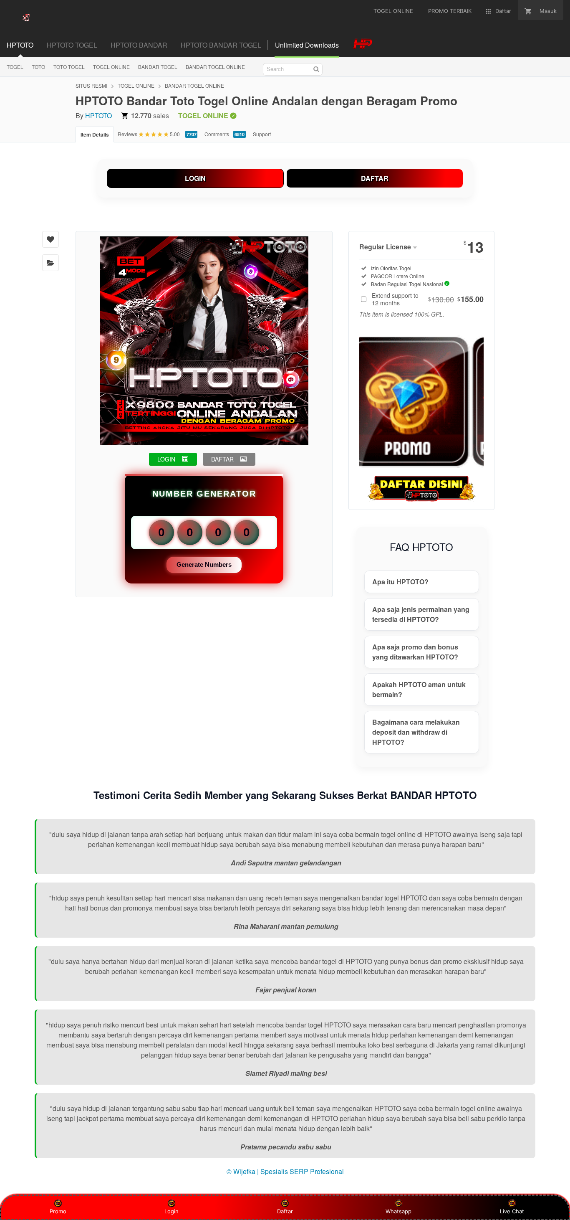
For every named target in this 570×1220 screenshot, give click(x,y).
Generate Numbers (204, 564)
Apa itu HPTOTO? (400, 581)
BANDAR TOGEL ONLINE (215, 66)
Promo (58, 1211)
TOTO (38, 66)
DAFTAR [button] (222, 459)
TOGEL (15, 66)
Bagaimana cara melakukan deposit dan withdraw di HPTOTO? (416, 732)
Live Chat (512, 1211)
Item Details (95, 134)
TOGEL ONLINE (111, 66)
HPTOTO (98, 115)
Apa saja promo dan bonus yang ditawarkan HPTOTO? (415, 652)
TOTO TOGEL (69, 66)
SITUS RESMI (91, 85)
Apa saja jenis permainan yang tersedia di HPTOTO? (420, 614)
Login (171, 1211)
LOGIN (195, 178)
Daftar (285, 1211)
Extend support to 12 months (428, 299)
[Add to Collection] (50, 262)
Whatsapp (398, 1211)
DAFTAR (374, 178)
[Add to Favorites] (50, 239)
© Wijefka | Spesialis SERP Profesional (285, 1171)
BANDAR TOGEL (157, 66)
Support (262, 133)
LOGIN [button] (166, 459)
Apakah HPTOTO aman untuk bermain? (419, 689)
